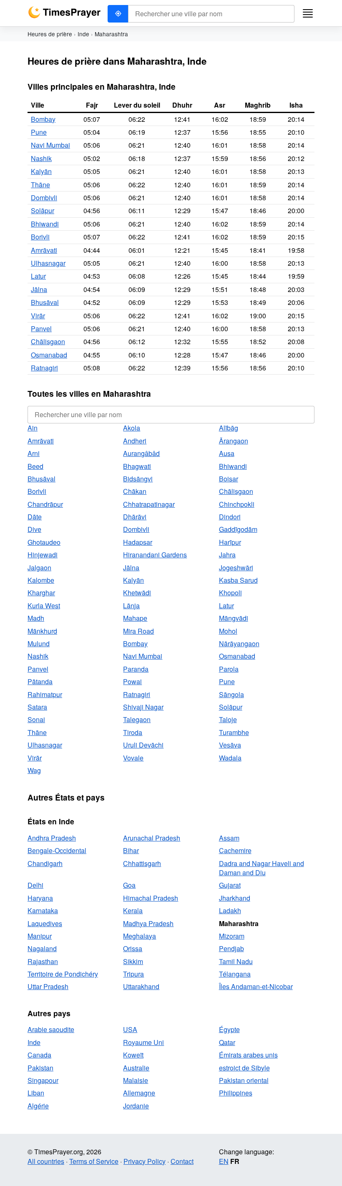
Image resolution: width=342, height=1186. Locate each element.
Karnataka (43, 910)
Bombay (43, 119)
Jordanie (136, 1105)
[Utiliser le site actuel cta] (118, 14)
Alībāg (228, 428)
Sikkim (133, 961)
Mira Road (138, 631)
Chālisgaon (48, 341)
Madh (36, 618)
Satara (37, 707)
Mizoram (231, 936)
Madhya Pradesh (148, 923)
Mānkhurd (42, 631)
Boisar (228, 478)
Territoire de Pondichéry (63, 974)
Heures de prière (50, 34)
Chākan (134, 491)
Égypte (229, 1029)
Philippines (235, 1093)
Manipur (40, 936)
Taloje (228, 719)
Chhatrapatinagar (149, 504)
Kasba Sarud (238, 580)
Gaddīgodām (238, 529)
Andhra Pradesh (52, 838)
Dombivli (44, 197)
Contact (182, 1161)
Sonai (36, 719)
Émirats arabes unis (248, 1055)
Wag (34, 770)
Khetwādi (137, 592)
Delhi (35, 885)
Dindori (230, 516)
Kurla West (44, 605)
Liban (36, 1093)
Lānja (131, 605)
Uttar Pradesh (48, 986)
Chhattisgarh (142, 863)
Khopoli (230, 592)
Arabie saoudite (51, 1029)
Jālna (39, 289)
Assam (229, 838)
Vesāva (230, 745)
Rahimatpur (45, 694)
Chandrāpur (45, 504)
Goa (129, 885)
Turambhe (234, 732)
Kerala (133, 910)
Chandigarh (45, 863)
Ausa (226, 453)
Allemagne (139, 1093)
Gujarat (230, 885)
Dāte (35, 516)
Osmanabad (49, 355)
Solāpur (42, 210)
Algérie (38, 1105)
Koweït (133, 1055)
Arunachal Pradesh (151, 838)
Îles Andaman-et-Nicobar (256, 986)
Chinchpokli (236, 504)
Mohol (228, 631)
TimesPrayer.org (64, 12)
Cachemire (235, 850)
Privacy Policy (144, 1161)
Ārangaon (233, 441)
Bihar (131, 850)
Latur (38, 276)
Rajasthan (43, 961)
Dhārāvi (134, 516)
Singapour (43, 1080)
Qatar (227, 1042)
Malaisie (135, 1080)
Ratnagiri (44, 368)
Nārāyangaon (239, 643)
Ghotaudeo (44, 542)
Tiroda (132, 732)
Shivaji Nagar (143, 707)
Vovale (133, 758)
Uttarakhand (141, 986)
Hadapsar (137, 542)
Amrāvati (44, 250)
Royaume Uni (143, 1042)
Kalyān (41, 171)
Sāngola (231, 694)
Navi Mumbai (50, 145)
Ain (33, 428)
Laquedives (45, 923)
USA (130, 1029)
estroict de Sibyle (244, 1068)
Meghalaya (139, 936)
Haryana (40, 898)
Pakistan (40, 1068)
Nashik (41, 158)
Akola (131, 428)
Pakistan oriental (244, 1080)
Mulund (39, 643)
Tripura (133, 974)
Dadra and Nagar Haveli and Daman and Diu (261, 868)
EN (224, 1161)
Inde (83, 34)
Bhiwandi (45, 224)
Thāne (40, 184)
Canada (39, 1055)
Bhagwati (137, 466)
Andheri (134, 441)
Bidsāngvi (138, 478)
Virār (38, 315)
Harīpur (230, 542)
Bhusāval (45, 302)
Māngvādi (233, 618)
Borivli (40, 237)
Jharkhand (234, 898)
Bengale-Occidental (57, 850)
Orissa (132, 948)
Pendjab (231, 948)
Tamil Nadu (236, 961)
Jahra (227, 554)
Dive (34, 529)
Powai (132, 681)
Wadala (230, 758)
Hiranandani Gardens (155, 554)
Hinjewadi (43, 554)
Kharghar (41, 592)
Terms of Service (93, 1161)
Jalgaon (39, 567)
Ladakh (230, 910)
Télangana (235, 974)
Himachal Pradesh (150, 898)
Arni (34, 453)
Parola (229, 669)
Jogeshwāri (236, 567)
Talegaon (137, 719)
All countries (46, 1161)
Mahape (135, 618)
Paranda (135, 669)
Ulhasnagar (48, 263)
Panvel (41, 328)
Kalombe (41, 580)
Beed (35, 466)
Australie (136, 1068)
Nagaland (42, 948)
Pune (39, 132)
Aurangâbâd (141, 453)
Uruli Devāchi (143, 745)
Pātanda (40, 681)
